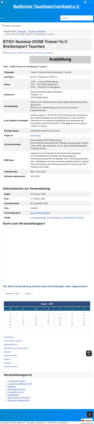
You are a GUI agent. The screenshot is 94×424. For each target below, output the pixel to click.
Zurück (28, 293)
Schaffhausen (13, 395)
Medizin (7, 352)
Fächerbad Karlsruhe (16, 389)
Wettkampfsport (11, 344)
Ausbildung (8, 337)
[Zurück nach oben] (91, 421)
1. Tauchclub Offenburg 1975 (19, 384)
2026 (50, 304)
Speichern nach (12, 293)
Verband (7, 363)
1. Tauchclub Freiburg (16, 381)
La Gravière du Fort (15, 392)
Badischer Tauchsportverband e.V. (46, 6)
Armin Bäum (35, 135)
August (44, 304)
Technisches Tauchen (13, 341)
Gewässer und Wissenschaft (16, 348)
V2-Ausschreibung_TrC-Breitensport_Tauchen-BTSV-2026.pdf (57, 217)
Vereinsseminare (11, 366)
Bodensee (11, 386)
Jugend (7, 359)
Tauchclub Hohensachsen (18, 400)
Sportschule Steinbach (40, 213)
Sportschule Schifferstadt (18, 397)
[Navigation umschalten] (2, 18)
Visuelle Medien (10, 355)
